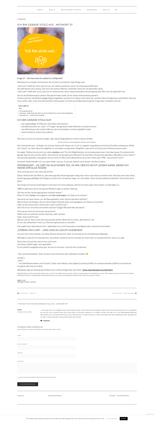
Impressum (20, 395)
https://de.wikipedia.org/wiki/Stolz (97, 270)
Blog (51, 10)
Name (19, 335)
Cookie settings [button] (112, 418)
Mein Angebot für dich (71, 10)
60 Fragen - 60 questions (30, 282)
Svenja (19, 309)
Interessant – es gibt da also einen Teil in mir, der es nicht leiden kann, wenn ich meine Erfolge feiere (46, 113)
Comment (20, 361)
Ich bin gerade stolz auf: (26, 111)
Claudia (24, 280)
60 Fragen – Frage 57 (28, 293)
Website (20, 353)
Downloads (92, 10)
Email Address (22, 344)
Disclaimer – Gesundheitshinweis (119, 395)
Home (39, 10)
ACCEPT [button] (123, 418)
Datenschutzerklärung (54, 395)
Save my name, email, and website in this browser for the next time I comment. (37, 377)
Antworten (46, 320)
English (106, 10)
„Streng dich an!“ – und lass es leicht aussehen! (32, 115)
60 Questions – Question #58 (123, 293)
